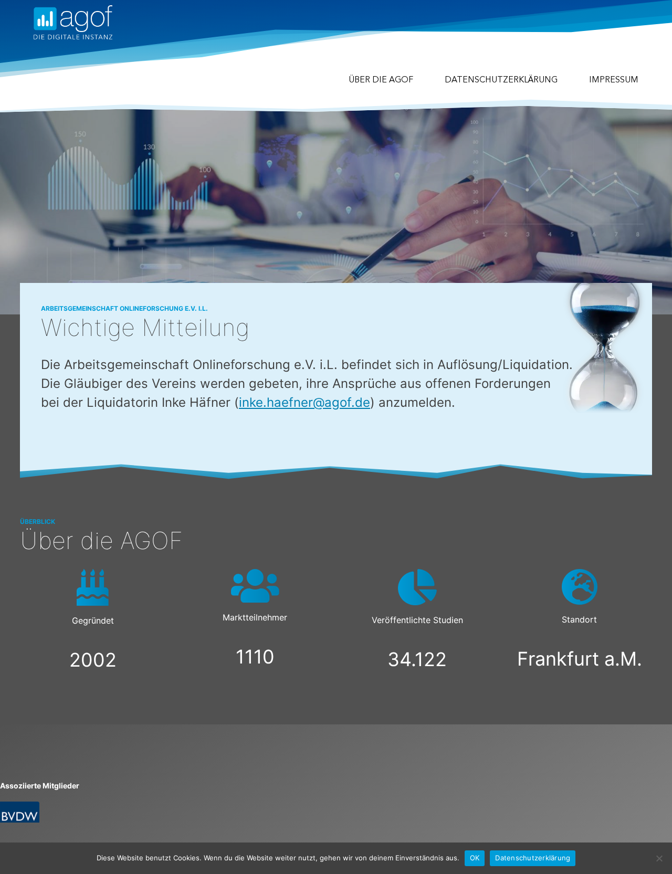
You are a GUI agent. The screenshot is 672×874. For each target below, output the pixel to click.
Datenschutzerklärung (501, 80)
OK (475, 858)
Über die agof (381, 80)
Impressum (613, 80)
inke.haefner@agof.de (304, 402)
